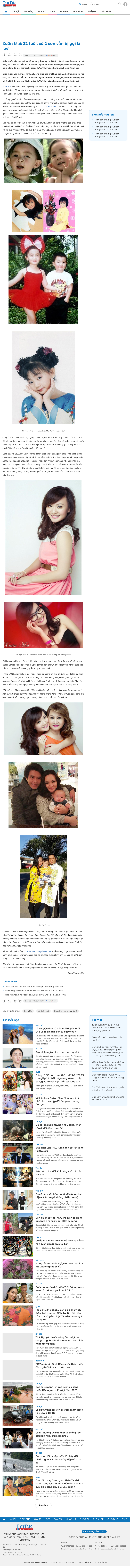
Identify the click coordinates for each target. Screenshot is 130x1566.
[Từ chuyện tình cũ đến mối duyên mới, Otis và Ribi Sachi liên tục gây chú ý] (18, 1034)
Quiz (38, 1072)
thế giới (109, 120)
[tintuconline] (6, 11)
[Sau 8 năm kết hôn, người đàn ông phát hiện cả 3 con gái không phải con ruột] (18, 1200)
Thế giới (92, 11)
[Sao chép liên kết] (20, 55)
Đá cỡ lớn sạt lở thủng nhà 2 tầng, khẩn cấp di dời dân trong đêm (108, 1078)
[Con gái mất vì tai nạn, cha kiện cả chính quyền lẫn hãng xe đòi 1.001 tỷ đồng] (18, 1223)
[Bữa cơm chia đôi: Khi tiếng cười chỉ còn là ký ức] (18, 1177)
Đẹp (53, 11)
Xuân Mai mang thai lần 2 (65, 1011)
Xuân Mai (7, 87)
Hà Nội (64, 1542)
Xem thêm (43, 1505)
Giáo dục (112, 1519)
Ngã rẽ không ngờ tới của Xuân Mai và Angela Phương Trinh (35, 995)
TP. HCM (98, 1542)
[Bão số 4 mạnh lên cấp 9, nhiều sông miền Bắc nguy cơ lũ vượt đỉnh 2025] (18, 1392)
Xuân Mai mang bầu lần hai (39, 951)
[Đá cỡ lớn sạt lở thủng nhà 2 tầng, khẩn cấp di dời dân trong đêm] (18, 1130)
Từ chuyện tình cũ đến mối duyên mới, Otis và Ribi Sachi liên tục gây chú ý (106, 1028)
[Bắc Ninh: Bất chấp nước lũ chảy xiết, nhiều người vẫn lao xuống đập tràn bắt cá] (18, 1462)
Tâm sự (64, 11)
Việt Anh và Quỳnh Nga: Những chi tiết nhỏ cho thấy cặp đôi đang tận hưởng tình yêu (58, 1101)
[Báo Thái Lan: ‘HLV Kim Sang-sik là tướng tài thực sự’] (18, 1153)
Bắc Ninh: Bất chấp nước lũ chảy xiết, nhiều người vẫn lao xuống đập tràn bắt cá (59, 1459)
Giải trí (41, 11)
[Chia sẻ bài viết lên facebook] (4, 55)
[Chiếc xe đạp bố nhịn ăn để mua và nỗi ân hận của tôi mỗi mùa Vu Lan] (18, 1246)
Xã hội (15, 11)
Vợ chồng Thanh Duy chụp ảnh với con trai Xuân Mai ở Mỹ (34, 991)
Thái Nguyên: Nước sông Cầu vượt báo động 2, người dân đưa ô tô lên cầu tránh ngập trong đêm (59, 1340)
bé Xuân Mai (43, 1011)
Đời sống (28, 11)
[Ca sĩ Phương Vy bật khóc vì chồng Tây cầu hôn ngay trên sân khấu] (18, 1438)
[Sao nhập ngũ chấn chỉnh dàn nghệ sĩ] (18, 1058)
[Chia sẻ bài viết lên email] (15, 55)
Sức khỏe (106, 11)
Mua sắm (78, 11)
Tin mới (97, 1019)
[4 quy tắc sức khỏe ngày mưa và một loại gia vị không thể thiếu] (18, 1269)
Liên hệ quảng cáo (94, 1531)
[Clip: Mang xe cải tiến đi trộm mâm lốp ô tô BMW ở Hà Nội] (18, 1415)
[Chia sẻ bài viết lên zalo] (9, 55)
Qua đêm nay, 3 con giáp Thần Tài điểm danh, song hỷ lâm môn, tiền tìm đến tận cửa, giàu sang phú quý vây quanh (59, 1483)
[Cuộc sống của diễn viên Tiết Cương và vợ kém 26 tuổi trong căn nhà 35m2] (18, 1293)
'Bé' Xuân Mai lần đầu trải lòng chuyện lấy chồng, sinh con (34, 986)
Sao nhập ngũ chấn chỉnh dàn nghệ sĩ (57, 1052)
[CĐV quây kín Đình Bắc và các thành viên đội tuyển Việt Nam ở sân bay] (18, 1370)
